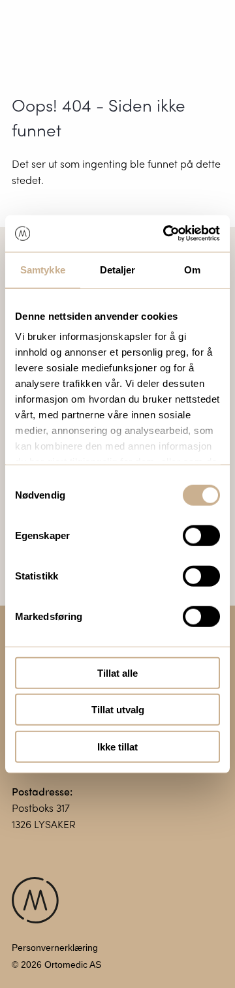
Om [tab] (192, 269)
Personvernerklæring (55, 947)
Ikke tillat (117, 746)
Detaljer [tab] (118, 269)
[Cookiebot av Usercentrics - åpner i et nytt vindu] (166, 233)
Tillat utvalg (117, 709)
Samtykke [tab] (42, 269)
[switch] (201, 535)
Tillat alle (117, 672)
